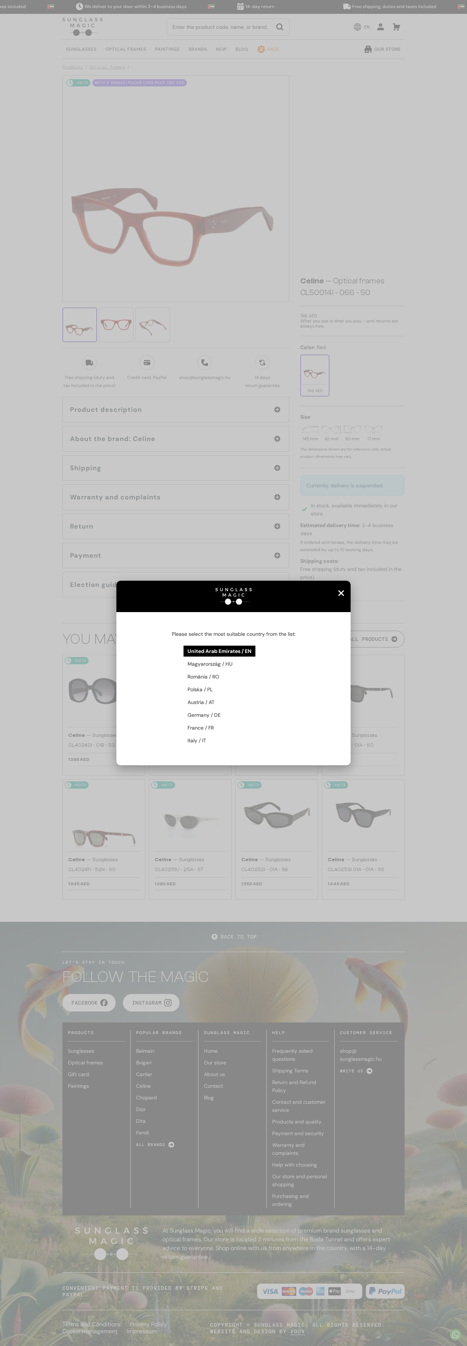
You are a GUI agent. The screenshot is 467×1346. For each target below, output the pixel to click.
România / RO (203, 676)
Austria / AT (201, 702)
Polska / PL (200, 689)
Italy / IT (197, 740)
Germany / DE (204, 715)
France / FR (201, 727)
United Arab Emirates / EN (219, 651)
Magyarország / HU (210, 664)
